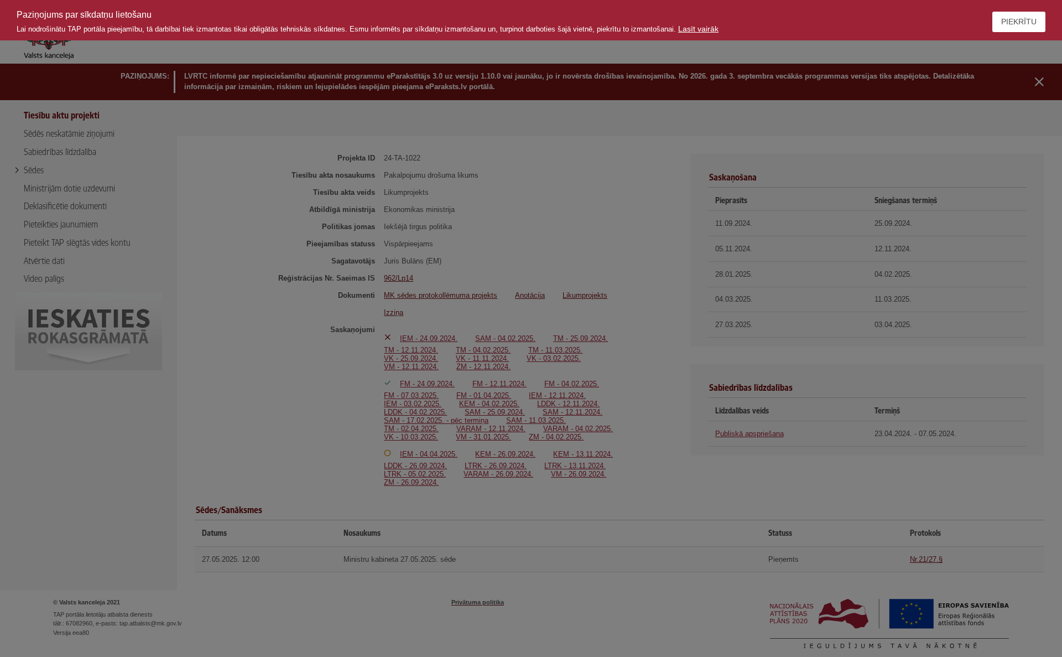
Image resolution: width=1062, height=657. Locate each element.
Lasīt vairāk (698, 28)
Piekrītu (1019, 21)
